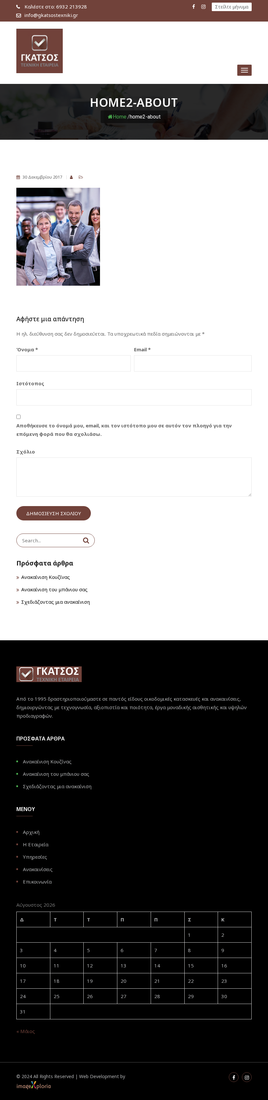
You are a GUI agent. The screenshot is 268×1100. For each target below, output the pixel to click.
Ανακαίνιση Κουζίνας (45, 577)
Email (142, 349)
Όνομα (27, 349)
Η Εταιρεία (35, 844)
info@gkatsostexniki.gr (51, 15)
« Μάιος (25, 1031)
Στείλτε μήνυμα (231, 7)
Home (119, 117)
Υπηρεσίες (35, 856)
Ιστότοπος (30, 383)
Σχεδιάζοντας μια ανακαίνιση (55, 601)
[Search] (86, 540)
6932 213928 (56, 6)
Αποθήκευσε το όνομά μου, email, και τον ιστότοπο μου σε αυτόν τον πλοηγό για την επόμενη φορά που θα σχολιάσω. (124, 429)
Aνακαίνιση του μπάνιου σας (54, 589)
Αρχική (31, 832)
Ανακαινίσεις (38, 869)
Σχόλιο (25, 451)
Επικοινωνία (37, 881)
